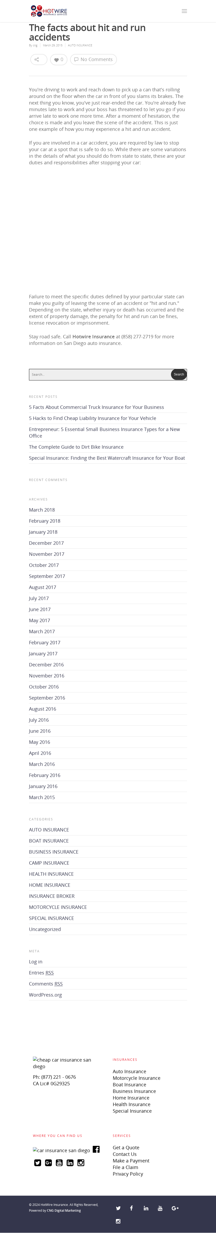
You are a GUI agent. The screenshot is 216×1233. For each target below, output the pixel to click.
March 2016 (42, 764)
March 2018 (42, 510)
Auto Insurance (129, 1071)
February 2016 (44, 775)
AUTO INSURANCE (80, 45)
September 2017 (47, 576)
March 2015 (42, 797)
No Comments (96, 59)
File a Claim (125, 1167)
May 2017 (39, 620)
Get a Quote (126, 1147)
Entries (41, 972)
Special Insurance (132, 1111)
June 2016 (40, 731)
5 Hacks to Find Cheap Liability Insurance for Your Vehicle (92, 418)
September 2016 (47, 698)
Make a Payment (131, 1160)
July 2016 (39, 720)
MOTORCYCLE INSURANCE (58, 907)
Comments (46, 984)
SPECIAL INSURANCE (51, 918)
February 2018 (44, 521)
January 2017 (43, 653)
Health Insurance (131, 1104)
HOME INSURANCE (49, 885)
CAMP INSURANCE (49, 863)
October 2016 (44, 687)
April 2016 (40, 753)
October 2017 (44, 565)
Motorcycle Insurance (136, 1078)
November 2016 (46, 675)
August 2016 (42, 709)
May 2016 (39, 742)
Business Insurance (134, 1091)
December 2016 (46, 664)
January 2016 (43, 786)
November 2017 (46, 554)
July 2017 (39, 598)
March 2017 (42, 631)
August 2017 (42, 587)
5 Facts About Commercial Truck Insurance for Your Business (96, 407)
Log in (35, 961)
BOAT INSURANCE (49, 841)
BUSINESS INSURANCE (53, 852)
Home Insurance (131, 1098)
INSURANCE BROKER (52, 896)
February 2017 (44, 642)
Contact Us (125, 1154)
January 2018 (43, 532)
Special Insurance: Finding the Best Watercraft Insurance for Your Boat (107, 458)
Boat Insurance (129, 1084)
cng (35, 45)
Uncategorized (45, 929)
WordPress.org (45, 995)
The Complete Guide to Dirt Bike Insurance (76, 447)
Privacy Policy (128, 1174)
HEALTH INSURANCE (51, 874)
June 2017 (40, 609)
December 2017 (46, 543)
